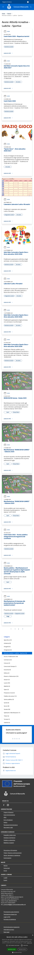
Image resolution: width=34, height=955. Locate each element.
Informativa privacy (9, 929)
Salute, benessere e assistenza (12, 855)
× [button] (32, 935)
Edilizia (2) (6, 673)
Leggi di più (29, 942)
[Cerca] (31, 7)
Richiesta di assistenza (10, 919)
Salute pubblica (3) (9, 699)
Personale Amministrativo (11, 825)
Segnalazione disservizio (10, 914)
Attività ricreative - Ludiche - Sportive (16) (15, 653)
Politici (5, 822)
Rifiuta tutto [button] (22, 949)
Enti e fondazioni (8, 820)
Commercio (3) (8, 660)
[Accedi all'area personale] (27, 2)
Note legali (6, 932)
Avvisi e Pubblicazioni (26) (11, 656)
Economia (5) (7, 670)
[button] (17, 952)
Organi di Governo (8, 812)
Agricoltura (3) (8, 640)
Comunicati (7, 868)
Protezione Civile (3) (9, 693)
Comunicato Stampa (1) (10, 666)
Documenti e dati (8, 827)
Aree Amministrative (9, 815)
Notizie (5, 866)
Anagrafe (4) (7, 646)
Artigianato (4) (8, 650)
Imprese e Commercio (9, 838)
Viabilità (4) (7, 722)
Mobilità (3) (7, 686)
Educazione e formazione (10, 850)
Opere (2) (6, 689)
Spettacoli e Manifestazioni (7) (12, 713)
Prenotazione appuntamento (11, 912)
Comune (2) (7, 663)
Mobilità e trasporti (9, 843)
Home (3, 13)
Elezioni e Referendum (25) (11, 676)
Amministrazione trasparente (11, 927)
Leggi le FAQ (7, 917)
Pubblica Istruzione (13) (10, 696)
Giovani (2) (7, 680)
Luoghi (5, 878)
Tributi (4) (6, 716)
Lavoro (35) (7, 683)
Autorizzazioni (7, 858)
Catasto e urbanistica (9, 840)
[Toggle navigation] (3, 7)
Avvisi (8, 31)
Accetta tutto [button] (11, 949)
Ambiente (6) (7, 643)
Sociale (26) (7, 709)
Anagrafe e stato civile (10, 835)
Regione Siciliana (7, 2)
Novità (9, 13)
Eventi (5, 880)
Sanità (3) (6, 703)
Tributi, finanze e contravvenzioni (13, 853)
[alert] (17, 944)
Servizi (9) (6, 706)
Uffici (5, 817)
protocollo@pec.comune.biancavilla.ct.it (15, 905)
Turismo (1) (7, 719)
